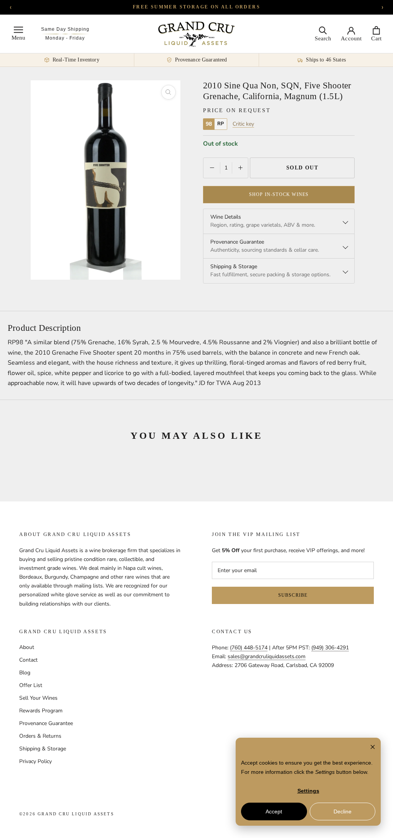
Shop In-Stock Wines (279, 194)
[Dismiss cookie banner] (372, 748)
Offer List (30, 685)
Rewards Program (41, 710)
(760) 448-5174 (249, 647)
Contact (28, 660)
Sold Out (302, 168)
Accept (274, 811)
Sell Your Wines (38, 698)
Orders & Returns (40, 736)
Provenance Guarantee (46, 723)
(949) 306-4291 (330, 647)
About (26, 647)
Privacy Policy (35, 761)
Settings (308, 791)
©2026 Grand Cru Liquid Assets (66, 813)
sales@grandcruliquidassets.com (266, 656)
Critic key (243, 124)
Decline (343, 811)
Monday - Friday (65, 38)
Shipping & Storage (42, 748)
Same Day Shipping (65, 29)
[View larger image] (168, 92)
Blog (24, 672)
